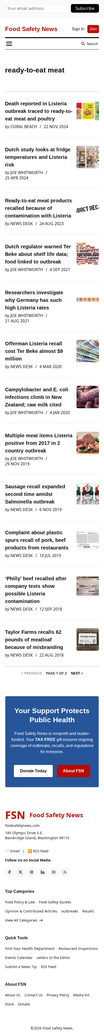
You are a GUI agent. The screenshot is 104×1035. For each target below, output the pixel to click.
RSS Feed (48, 966)
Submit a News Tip (21, 966)
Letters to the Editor (53, 957)
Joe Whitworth (26, 172)
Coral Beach (23, 126)
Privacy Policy (58, 995)
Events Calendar (19, 957)
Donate (24, 1004)
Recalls (88, 911)
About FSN (73, 771)
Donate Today (33, 771)
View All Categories (21, 920)
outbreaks (69, 911)
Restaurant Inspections (78, 948)
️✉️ (12, 851)
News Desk (21, 223)
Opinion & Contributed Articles (31, 911)
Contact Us (33, 995)
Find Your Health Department (30, 948)
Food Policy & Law (20, 902)
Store (9, 1004)
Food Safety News (57, 1028)
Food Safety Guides (55, 902)
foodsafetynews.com (22, 825)
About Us (12, 995)
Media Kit (81, 995)
